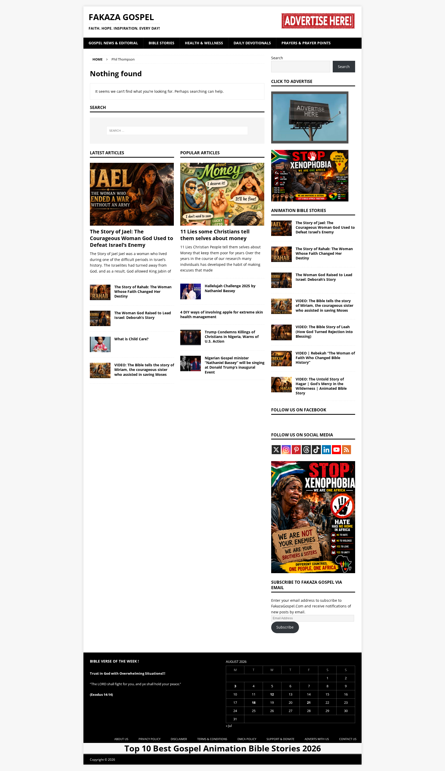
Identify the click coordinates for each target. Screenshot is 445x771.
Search (277, 57)
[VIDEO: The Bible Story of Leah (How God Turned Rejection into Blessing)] (281, 332)
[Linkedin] (326, 449)
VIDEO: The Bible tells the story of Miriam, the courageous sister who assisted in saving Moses (144, 369)
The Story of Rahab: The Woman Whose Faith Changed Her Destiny (143, 291)
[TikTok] (316, 449)
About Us (121, 739)
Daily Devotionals (252, 42)
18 (253, 702)
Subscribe (285, 627)
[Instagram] (286, 449)
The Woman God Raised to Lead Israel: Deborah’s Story (142, 315)
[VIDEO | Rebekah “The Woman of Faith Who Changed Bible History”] (281, 358)
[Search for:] (177, 130)
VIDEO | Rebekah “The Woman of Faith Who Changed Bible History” (325, 358)
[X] (276, 449)
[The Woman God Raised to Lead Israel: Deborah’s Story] (100, 318)
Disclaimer (179, 739)
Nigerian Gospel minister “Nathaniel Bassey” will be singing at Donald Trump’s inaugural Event (234, 365)
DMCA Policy (246, 739)
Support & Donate (280, 739)
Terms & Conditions (212, 739)
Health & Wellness (204, 42)
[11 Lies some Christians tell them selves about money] (222, 194)
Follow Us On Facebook (298, 410)
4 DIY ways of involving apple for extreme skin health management (221, 314)
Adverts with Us (317, 739)
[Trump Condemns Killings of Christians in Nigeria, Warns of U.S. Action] (190, 337)
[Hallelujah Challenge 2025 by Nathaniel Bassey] (190, 291)
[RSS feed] (346, 449)
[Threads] (306, 449)
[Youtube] (336, 449)
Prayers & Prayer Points (306, 42)
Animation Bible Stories (298, 210)
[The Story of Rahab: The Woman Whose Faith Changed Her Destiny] (100, 292)
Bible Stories (161, 42)
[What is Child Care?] (100, 344)
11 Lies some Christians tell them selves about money (215, 235)
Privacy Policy (149, 739)
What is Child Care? (131, 338)
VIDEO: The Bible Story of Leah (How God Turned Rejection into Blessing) (324, 331)
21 (309, 702)
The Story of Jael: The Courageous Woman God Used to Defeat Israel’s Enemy (131, 238)
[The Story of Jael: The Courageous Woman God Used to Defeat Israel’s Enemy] (132, 194)
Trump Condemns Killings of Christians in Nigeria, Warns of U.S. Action (232, 336)
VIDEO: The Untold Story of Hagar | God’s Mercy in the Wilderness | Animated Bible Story (321, 386)
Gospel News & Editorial (113, 42)
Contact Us (347, 739)
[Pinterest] (296, 449)
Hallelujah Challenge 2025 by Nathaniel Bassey (230, 288)
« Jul (229, 725)
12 (272, 694)
